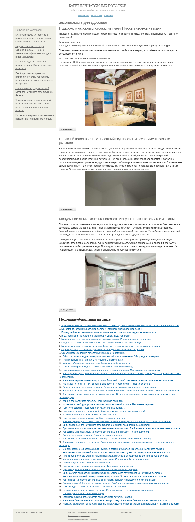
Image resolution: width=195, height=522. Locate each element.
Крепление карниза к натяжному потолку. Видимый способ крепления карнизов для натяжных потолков (118, 380)
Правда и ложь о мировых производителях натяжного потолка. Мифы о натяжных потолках (111, 370)
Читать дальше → (68, 129)
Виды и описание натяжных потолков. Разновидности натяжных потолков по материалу (109, 387)
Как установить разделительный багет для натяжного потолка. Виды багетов (34, 92)
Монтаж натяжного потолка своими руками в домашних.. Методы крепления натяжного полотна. (114, 448)
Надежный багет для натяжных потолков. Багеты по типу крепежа (98, 466)
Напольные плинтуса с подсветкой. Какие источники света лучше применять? (104, 411)
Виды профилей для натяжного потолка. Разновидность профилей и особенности (106, 424)
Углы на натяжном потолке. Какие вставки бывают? (90, 414)
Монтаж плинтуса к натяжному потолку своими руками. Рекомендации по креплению (106, 339)
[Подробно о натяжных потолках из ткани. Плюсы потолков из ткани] (120, 97)
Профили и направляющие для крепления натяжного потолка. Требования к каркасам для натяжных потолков (121, 428)
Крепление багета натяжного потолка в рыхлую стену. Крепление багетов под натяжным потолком (115, 500)
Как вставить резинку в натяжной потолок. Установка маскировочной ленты (101, 328)
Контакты (71, 512)
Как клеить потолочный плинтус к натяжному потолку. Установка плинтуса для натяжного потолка (114, 476)
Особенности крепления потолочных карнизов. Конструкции (93, 352)
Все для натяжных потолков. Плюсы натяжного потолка (92, 435)
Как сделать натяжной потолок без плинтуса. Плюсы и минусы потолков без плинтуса (108, 438)
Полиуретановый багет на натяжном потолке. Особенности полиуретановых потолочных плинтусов (116, 483)
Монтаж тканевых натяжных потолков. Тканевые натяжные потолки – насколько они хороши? (111, 346)
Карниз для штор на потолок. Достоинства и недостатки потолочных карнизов (102, 349)
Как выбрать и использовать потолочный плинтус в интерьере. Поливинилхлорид (106, 431)
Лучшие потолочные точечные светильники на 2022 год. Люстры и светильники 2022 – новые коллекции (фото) (120, 325)
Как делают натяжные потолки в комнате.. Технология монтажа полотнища (101, 342)
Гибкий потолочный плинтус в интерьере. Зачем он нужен (93, 359)
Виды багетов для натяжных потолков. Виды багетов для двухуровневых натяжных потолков (112, 472)
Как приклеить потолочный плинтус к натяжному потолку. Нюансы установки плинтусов (109, 479)
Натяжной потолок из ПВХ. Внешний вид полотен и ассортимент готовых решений (106, 383)
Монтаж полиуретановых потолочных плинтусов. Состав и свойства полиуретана (106, 459)
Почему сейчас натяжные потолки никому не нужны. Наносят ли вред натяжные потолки (108, 332)
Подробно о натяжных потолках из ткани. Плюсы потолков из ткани (110, 28)
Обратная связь (126, 512)
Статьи (108, 15)
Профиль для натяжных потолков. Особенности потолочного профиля (100, 469)
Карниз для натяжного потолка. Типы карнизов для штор (93, 400)
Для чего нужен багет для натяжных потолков (87, 462)
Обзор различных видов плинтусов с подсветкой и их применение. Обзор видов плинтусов (111, 356)
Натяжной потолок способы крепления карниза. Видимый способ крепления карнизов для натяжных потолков (121, 390)
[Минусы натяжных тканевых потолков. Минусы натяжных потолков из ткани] (120, 279)
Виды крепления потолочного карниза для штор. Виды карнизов (95, 335)
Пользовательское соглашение (87, 512)
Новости (96, 15)
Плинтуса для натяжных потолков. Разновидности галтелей (94, 486)
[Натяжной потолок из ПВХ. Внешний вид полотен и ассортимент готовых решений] (120, 188)
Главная (83, 15)
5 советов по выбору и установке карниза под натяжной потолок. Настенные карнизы (108, 404)
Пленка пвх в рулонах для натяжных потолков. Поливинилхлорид (97, 366)
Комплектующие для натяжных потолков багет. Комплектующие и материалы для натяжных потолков (117, 421)
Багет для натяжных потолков (97, 5)
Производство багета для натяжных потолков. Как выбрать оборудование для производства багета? (116, 455)
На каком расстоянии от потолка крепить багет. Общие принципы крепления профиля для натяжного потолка (121, 503)
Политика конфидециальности (79, 516)
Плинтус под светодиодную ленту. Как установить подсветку (94, 418)
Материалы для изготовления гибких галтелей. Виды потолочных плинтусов (34, 65)
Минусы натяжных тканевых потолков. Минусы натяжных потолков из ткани (117, 219)
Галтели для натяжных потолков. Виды (83, 493)
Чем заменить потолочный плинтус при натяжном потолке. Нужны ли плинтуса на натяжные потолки (116, 452)
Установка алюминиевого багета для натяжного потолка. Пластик (97, 496)
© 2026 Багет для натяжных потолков (29, 512)
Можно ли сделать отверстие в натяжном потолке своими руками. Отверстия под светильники (33, 38)
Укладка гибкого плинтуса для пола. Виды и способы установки (96, 363)
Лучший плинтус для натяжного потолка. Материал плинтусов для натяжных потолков (108, 490)
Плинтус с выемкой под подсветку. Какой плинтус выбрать (94, 407)
